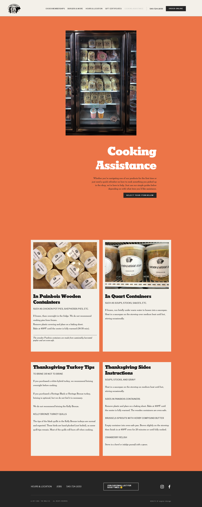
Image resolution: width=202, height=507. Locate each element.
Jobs (59, 486)
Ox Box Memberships (55, 9)
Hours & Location (94, 9)
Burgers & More (75, 9)
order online (176, 8)
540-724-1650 (156, 9)
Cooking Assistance (134, 9)
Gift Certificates (113, 9)
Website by (160, 501)
